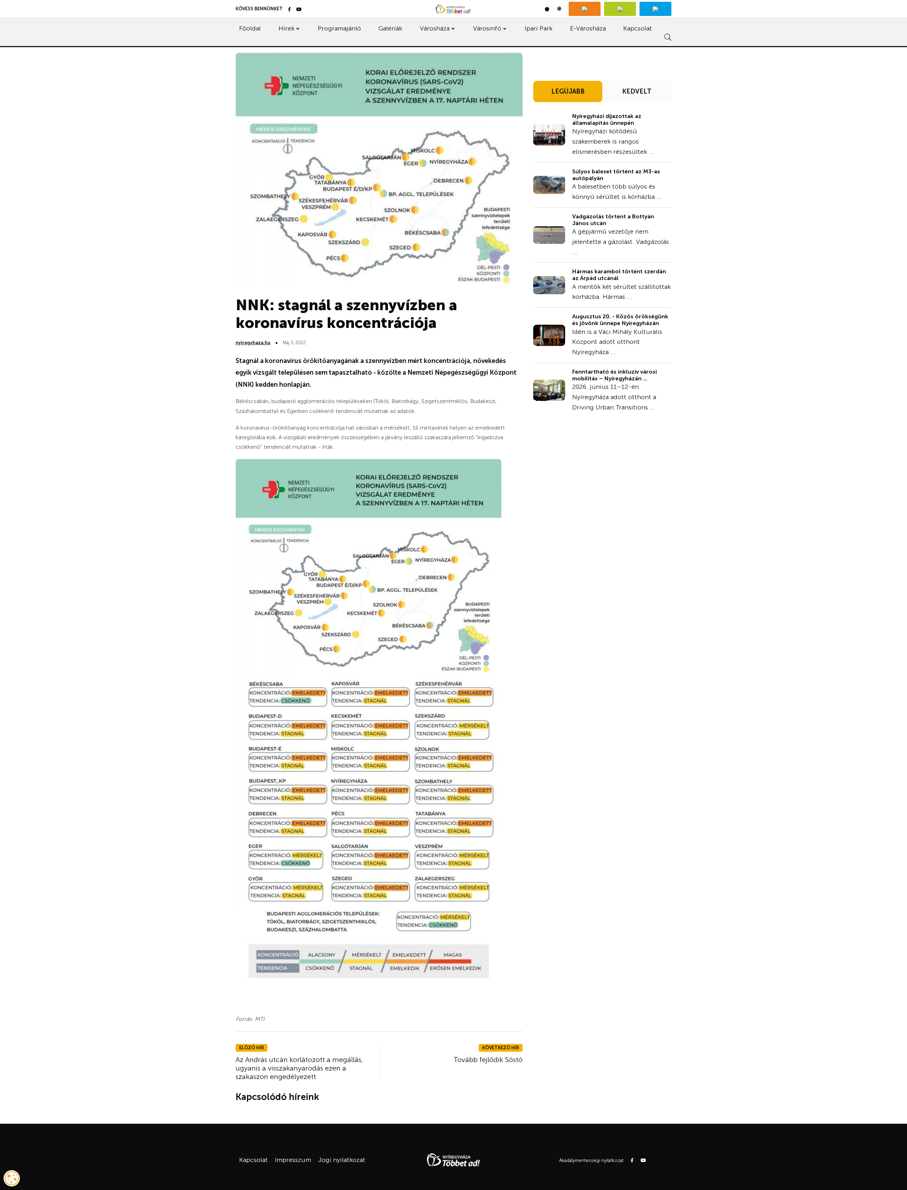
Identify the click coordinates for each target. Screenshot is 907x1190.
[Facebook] (289, 9)
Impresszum (293, 1160)
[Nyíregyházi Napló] (620, 9)
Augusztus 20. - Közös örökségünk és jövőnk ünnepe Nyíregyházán (620, 319)
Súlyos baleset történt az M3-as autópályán (616, 174)
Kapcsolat (637, 28)
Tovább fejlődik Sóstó (488, 1059)
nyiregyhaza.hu (253, 342)
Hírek (286, 28)
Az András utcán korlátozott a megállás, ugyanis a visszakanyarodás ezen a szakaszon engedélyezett (299, 1068)
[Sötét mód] (553, 9)
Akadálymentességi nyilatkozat (591, 1160)
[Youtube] (299, 9)
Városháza (435, 28)
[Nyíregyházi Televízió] (585, 9)
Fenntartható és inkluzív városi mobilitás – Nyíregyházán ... (614, 375)
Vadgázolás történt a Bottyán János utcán (613, 220)
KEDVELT (637, 91)
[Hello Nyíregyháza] (655, 9)
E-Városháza (588, 28)
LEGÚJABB (568, 91)
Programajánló (339, 28)
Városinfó (487, 28)
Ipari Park (538, 28)
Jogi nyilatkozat (341, 1160)
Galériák (390, 28)
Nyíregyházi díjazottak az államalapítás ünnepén (606, 119)
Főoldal (250, 28)
